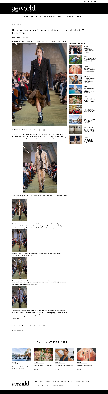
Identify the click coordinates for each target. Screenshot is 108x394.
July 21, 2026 (57, 369)
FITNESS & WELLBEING (90, 117)
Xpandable (65, 392)
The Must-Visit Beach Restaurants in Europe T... (89, 90)
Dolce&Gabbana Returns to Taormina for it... (89, 100)
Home (26, 16)
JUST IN (41, 381)
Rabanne (20, 330)
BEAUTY (61, 16)
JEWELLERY (87, 76)
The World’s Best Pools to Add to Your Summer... (90, 60)
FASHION (34, 16)
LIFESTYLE (70, 16)
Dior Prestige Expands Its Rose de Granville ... (89, 70)
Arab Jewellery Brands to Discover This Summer (89, 80)
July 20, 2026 (36, 369)
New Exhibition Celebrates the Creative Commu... (89, 130)
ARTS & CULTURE (88, 127)
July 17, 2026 (14, 370)
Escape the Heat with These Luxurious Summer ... (89, 121)
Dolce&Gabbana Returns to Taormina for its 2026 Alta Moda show (43, 366)
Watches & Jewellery (59, 381)
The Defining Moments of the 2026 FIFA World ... (89, 110)
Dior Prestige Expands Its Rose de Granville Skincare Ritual (84, 366)
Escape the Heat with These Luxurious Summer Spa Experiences (20, 367)
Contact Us (85, 381)
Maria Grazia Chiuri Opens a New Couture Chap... (89, 141)
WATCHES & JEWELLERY (47, 16)
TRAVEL (86, 56)
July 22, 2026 (79, 369)
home (13, 24)
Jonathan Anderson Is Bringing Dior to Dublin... (89, 50)
